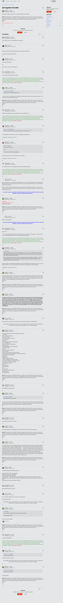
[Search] (51, 1)
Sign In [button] (20, 32)
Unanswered (53, 25)
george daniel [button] (7, 125)
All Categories (48, 15)
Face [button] (5, 318)
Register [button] (25, 32)
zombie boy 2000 (7, 91)
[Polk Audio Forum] (3, 1)
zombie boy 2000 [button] (7, 71)
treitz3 (5, 251)
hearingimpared (6, 396)
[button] (43, 8)
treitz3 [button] (6, 216)
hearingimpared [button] (7, 417)
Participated (48, 24)
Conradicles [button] (6, 58)
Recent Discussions (49, 17)
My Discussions (48, 21)
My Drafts (53, 22)
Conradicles (6, 145)
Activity (47, 18)
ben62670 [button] (6, 10)
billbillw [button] (6, 45)
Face (4, 511)
